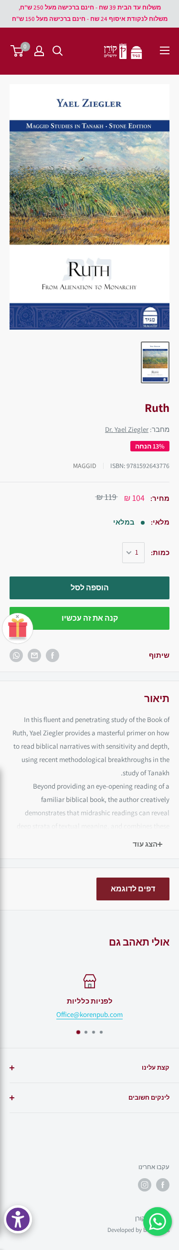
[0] (17, 51)
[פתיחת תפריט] (164, 50)
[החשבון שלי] (39, 51)
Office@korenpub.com (89, 1014)
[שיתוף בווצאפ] (16, 655)
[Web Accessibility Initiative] (18, 1219)
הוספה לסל (90, 588)
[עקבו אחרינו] (162, 1184)
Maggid (84, 465)
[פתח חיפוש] (58, 51)
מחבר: (137, 429)
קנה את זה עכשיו (90, 618)
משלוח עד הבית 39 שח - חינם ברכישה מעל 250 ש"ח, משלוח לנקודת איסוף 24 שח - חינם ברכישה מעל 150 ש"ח (90, 13)
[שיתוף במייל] (34, 655)
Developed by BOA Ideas (138, 1230)
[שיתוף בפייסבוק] (52, 655)
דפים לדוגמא (133, 889)
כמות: (160, 552)
